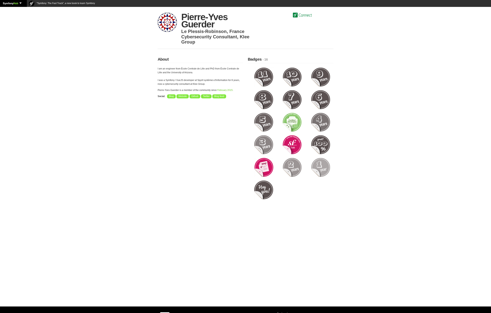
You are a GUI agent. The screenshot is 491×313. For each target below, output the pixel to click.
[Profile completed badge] (320, 144)
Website (182, 96)
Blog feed (219, 96)
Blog (171, 96)
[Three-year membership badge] (264, 144)
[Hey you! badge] (264, 189)
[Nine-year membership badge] (320, 77)
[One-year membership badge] (320, 167)
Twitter (206, 96)
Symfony (10, 3)
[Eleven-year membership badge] (264, 77)
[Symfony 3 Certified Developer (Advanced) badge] (292, 122)
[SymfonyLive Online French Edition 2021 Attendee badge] (292, 144)
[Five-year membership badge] (264, 122)
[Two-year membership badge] (292, 167)
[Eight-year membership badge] (264, 99)
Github (194, 96)
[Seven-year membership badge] (292, 99)
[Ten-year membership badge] (292, 77)
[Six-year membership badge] (320, 99)
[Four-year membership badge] (320, 122)
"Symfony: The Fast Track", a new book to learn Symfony (65, 3)
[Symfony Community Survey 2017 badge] (264, 167)
